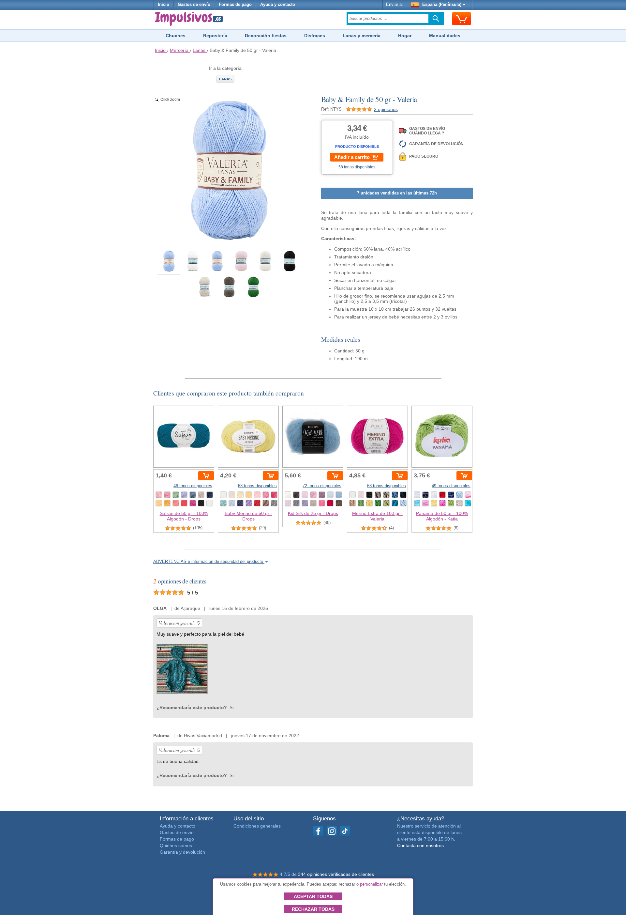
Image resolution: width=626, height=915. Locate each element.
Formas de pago (235, 4)
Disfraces (314, 35)
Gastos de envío (194, 4)
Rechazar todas (313, 909)
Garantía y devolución (182, 852)
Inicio (163, 4)
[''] (182, 670)
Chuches (176, 35)
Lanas (225, 79)
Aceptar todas (313, 896)
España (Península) (442, 4)
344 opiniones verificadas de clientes (336, 874)
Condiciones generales (257, 826)
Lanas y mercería (361, 35)
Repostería (215, 35)
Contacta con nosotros (420, 845)
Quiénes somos (176, 845)
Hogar (404, 35)
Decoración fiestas (266, 35)
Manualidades (444, 35)
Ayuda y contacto (277, 4)
